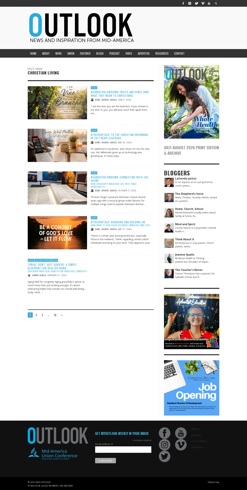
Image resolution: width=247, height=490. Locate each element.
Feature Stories (42, 260)
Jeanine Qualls (39, 275)
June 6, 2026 (124, 99)
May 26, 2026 (125, 142)
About (195, 429)
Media (54, 260)
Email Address (104, 444)
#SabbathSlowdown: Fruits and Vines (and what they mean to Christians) (120, 93)
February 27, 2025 (57, 275)
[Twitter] (196, 3)
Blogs (94, 87)
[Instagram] (190, 3)
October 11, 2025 (127, 190)
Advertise (197, 447)
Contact (196, 435)
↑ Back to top (213, 482)
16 (55, 315)
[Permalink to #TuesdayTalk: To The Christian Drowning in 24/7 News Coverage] (57, 145)
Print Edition (199, 441)
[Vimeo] (202, 3)
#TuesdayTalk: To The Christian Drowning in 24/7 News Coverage (119, 136)
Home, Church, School (106, 99)
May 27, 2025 (125, 229)
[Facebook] (183, 3)
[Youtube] (209, 3)
